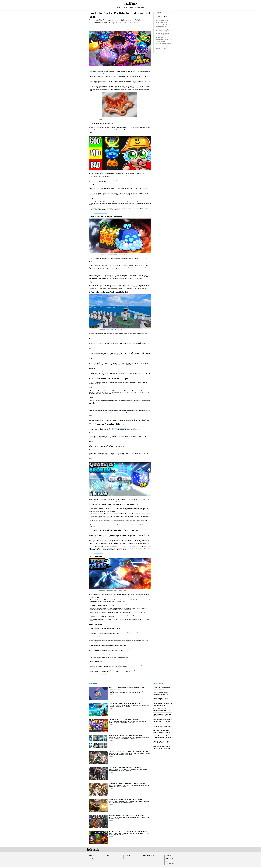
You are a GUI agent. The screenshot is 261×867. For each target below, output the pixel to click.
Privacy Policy (168, 861)
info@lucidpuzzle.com (170, 860)
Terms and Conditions (170, 863)
